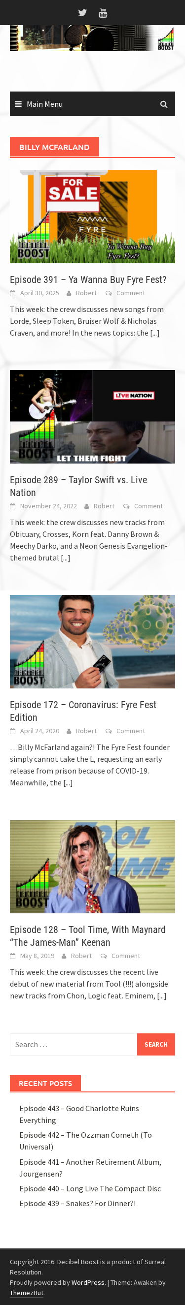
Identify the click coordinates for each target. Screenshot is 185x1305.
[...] (155, 333)
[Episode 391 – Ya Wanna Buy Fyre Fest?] (92, 215)
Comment (130, 292)
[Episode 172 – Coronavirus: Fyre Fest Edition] (92, 641)
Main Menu (45, 104)
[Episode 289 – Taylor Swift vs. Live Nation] (92, 416)
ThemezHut (26, 1292)
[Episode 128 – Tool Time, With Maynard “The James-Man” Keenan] (92, 865)
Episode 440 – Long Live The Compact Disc (90, 1188)
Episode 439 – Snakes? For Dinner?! (77, 1203)
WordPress (88, 1282)
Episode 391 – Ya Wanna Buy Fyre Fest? (88, 279)
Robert (86, 292)
